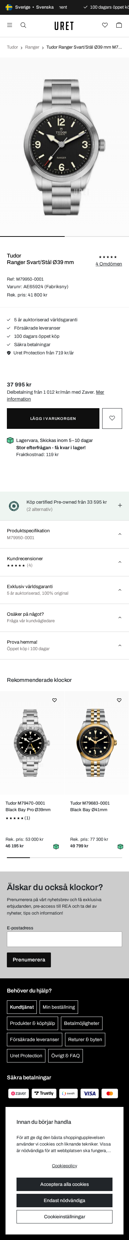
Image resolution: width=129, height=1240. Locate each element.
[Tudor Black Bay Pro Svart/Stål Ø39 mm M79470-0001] (32, 742)
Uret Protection (26, 1055)
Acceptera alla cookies (64, 1184)
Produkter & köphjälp (32, 1023)
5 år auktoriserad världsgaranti (45, 319)
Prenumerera (29, 959)
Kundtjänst (22, 1007)
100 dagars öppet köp (36, 336)
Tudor (12, 47)
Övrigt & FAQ (65, 1055)
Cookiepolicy (64, 1165)
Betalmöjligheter (81, 1023)
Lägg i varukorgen (53, 418)
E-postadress (20, 928)
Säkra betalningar (32, 344)
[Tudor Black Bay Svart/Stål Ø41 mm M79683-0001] (96, 742)
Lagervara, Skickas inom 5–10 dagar (54, 444)
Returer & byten (85, 1039)
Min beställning (59, 1007)
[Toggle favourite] (112, 418)
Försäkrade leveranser (37, 328)
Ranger (32, 47)
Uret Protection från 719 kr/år (43, 352)
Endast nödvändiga (64, 1200)
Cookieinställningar (64, 1216)
